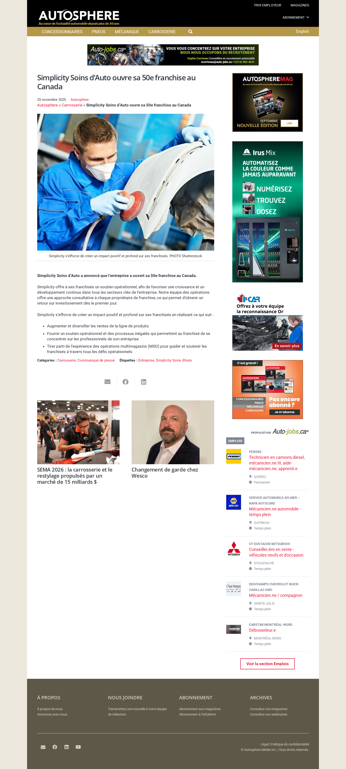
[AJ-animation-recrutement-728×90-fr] (173, 64)
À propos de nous (50, 709)
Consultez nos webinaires (268, 714)
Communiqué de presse (96, 360)
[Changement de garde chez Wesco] (173, 432)
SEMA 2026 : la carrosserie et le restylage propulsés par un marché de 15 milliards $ (75, 475)
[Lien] (267, 432)
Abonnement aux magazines (200, 709)
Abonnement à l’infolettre (197, 714)
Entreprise (146, 360)
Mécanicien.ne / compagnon (275, 595)
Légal (265, 744)
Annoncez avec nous (52, 714)
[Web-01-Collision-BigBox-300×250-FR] (267, 349)
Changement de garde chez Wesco (165, 472)
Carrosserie (72, 105)
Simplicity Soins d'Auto (174, 360)
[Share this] (126, 382)
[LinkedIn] (66, 747)
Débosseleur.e (262, 630)
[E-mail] (43, 747)
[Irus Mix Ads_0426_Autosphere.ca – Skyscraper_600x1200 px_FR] (267, 281)
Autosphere (80, 100)
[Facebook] (55, 747)
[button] (307, 17)
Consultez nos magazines (268, 709)
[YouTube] (78, 747)
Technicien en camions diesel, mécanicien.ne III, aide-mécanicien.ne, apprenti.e (277, 463)
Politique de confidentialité (290, 744)
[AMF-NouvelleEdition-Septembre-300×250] (267, 130)
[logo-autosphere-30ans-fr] (79, 17)
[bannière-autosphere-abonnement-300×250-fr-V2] (267, 417)
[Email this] (108, 382)
